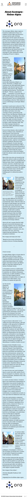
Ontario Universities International (13, 496)
